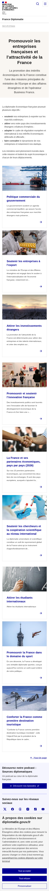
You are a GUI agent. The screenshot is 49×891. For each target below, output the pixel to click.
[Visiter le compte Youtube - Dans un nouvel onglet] (43, 809)
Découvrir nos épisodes (24, 786)
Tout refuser (24, 878)
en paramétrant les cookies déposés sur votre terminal (22, 858)
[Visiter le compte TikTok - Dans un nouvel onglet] (35, 809)
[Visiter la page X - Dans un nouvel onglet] (5, 809)
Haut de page (40, 758)
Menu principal (45, 3)
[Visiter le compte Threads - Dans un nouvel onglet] (20, 809)
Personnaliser (24, 886)
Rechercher (37, 3)
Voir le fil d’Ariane (8, 26)
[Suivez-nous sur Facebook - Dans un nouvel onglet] (12, 809)
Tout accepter (24, 871)
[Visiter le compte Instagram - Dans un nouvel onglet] (27, 809)
